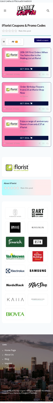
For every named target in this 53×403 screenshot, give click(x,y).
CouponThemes (29, 393)
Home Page (10, 350)
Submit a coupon (42, 40)
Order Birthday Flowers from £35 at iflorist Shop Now (32, 89)
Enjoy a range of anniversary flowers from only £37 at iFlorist (34, 124)
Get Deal (25, 69)
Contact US (10, 367)
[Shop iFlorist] (17, 166)
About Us (9, 354)
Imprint (8, 363)
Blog (7, 359)
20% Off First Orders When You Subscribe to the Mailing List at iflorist (34, 55)
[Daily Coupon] (26, 9)
